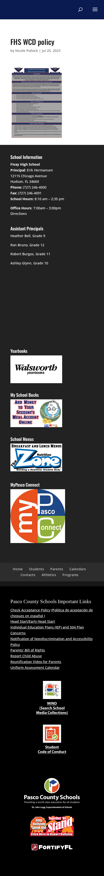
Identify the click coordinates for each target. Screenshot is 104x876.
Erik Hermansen (40, 170)
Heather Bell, (20, 235)
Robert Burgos (22, 254)
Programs (70, 574)
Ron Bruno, (19, 245)
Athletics (49, 574)
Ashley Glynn (20, 263)
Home (18, 569)
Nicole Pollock (26, 50)
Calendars (77, 569)
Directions (18, 213)
